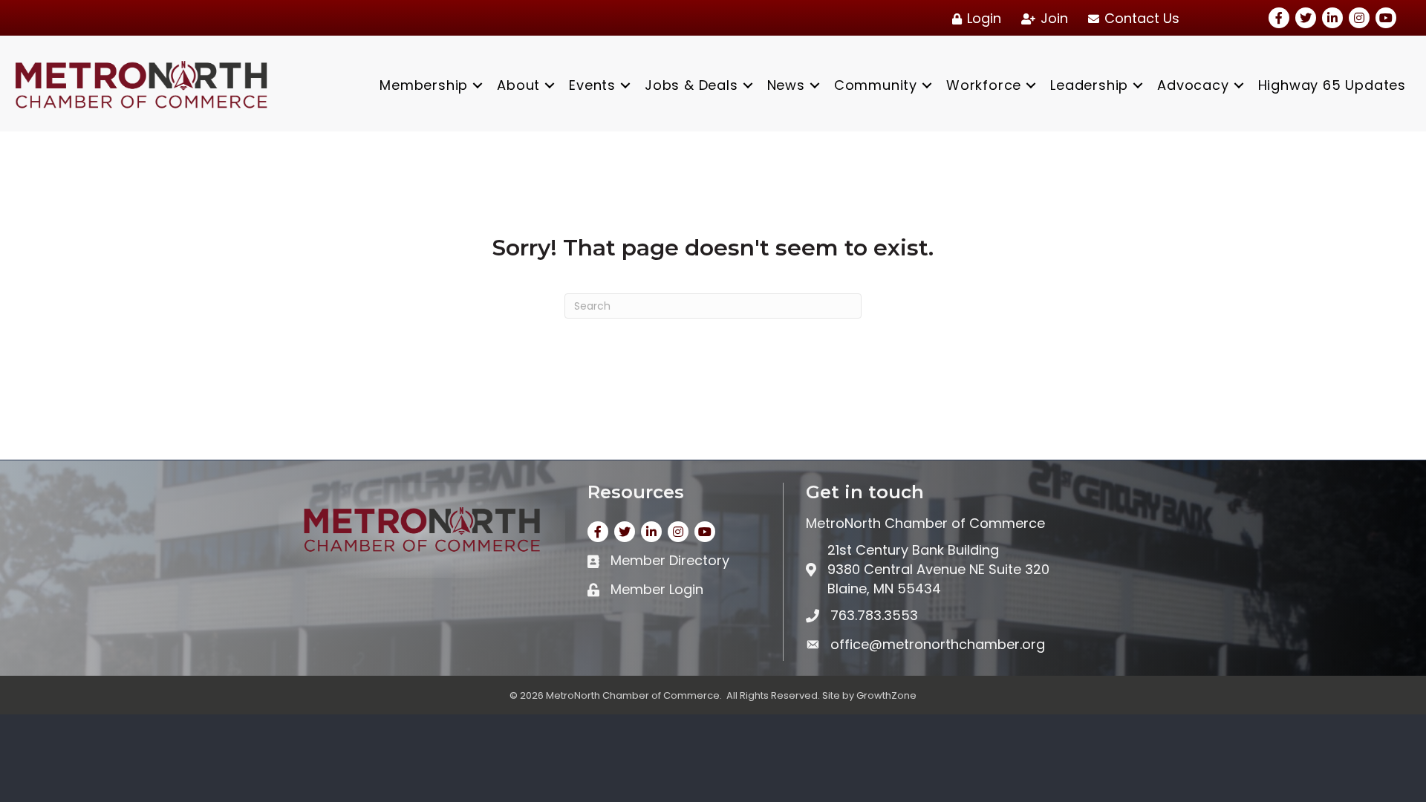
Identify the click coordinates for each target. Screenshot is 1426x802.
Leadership (1089, 85)
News (786, 85)
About (518, 85)
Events (592, 85)
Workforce (983, 85)
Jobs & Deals (691, 85)
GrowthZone (886, 695)
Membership (424, 85)
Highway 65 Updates (1332, 85)
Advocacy (1192, 85)
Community (875, 85)
